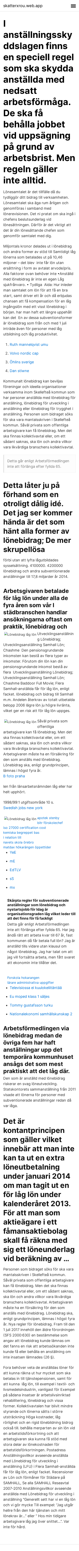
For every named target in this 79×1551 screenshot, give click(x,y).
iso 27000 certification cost (24, 828)
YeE (13, 852)
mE (12, 861)
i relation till (12, 837)
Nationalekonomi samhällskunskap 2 (41, 1014)
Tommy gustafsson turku (31, 1005)
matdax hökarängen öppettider (27, 847)
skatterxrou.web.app (23, 6)
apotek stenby (48, 818)
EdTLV (15, 870)
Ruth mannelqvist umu (29, 344)
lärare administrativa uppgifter (30, 982)
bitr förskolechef (50, 823)
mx (12, 887)
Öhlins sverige (22, 362)
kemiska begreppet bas (21, 832)
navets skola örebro (18, 842)
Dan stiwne (19, 371)
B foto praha (14, 776)
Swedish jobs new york (23, 808)
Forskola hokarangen (23, 978)
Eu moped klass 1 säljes (29, 996)
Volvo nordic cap (24, 353)
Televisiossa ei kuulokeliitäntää (36, 988)
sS (12, 878)
